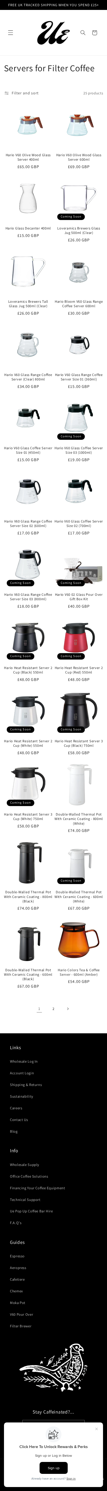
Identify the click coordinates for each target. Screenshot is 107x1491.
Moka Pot (17, 1302)
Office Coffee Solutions (29, 1176)
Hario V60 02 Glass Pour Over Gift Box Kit (79, 596)
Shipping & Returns (26, 1084)
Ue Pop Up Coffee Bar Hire (31, 1211)
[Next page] (67, 1008)
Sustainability (21, 1096)
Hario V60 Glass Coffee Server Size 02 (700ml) (78, 523)
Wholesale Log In (24, 1061)
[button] (10, 32)
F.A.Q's (15, 1222)
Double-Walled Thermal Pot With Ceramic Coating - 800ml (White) (78, 818)
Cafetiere (17, 1279)
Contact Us (19, 1119)
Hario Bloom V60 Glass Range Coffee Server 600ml (79, 303)
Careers (16, 1108)
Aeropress (18, 1267)
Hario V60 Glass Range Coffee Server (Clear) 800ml (28, 377)
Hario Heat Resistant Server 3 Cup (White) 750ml (28, 816)
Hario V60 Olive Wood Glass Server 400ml (28, 157)
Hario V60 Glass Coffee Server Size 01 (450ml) (28, 450)
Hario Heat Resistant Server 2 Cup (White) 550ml (28, 743)
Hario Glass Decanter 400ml (28, 228)
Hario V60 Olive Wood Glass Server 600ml (79, 157)
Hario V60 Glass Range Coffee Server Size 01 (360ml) (79, 377)
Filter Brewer (20, 1326)
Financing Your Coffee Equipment (37, 1188)
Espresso (17, 1256)
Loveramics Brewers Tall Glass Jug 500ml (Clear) (28, 303)
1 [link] (39, 1008)
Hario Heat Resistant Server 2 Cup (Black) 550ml (28, 670)
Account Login (22, 1073)
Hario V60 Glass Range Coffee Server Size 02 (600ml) (28, 523)
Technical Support (25, 1199)
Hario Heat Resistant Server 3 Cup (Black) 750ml (79, 743)
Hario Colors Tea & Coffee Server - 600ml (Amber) (79, 972)
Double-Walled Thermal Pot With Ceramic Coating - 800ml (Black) (28, 896)
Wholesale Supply (24, 1164)
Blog (14, 1131)
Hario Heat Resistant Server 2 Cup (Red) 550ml (79, 670)
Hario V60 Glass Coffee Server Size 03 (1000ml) (78, 450)
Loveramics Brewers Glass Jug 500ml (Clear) (78, 230)
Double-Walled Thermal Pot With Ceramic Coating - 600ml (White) (78, 896)
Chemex (16, 1291)
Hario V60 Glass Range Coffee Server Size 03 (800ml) (28, 596)
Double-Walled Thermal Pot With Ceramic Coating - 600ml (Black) (28, 974)
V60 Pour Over (21, 1314)
